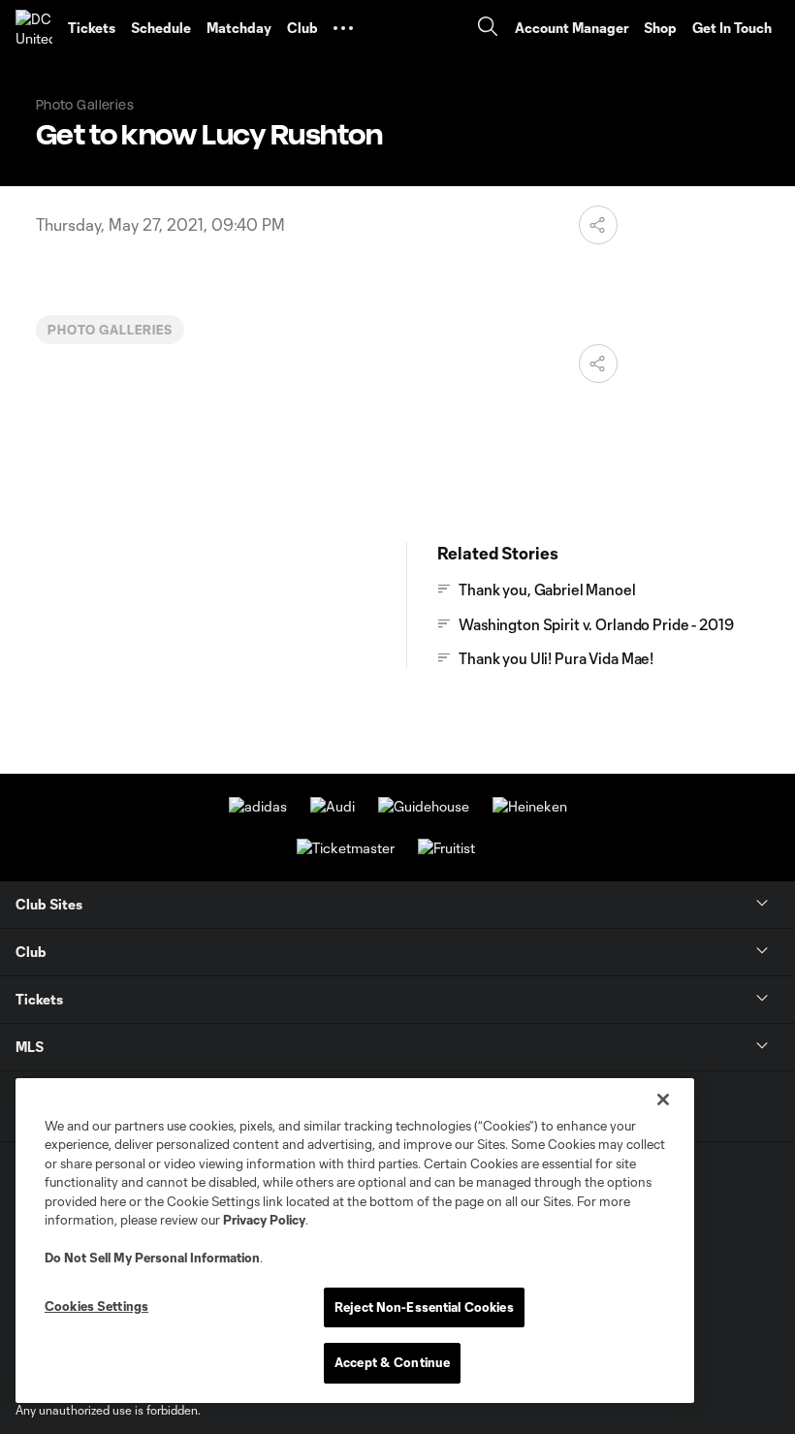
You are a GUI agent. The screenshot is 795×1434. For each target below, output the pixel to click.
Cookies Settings (96, 1306)
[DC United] (34, 28)
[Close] (663, 1099)
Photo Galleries (110, 329)
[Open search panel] (487, 29)
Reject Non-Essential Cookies (424, 1307)
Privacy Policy (264, 1219)
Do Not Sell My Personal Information (152, 1257)
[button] (343, 28)
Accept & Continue (392, 1362)
